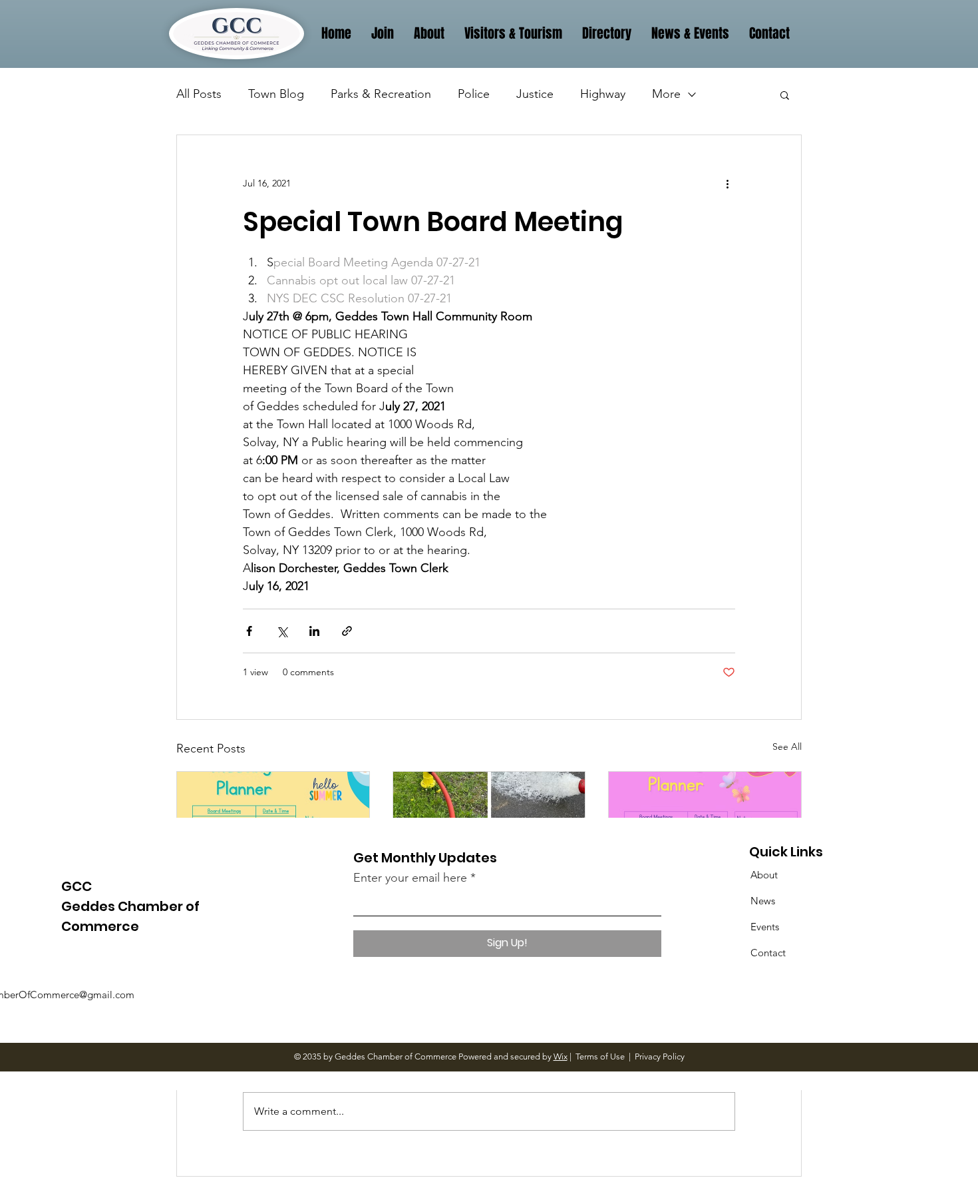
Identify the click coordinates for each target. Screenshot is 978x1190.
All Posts (199, 94)
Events (764, 926)
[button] (784, 94)
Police (474, 94)
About (764, 874)
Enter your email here (410, 878)
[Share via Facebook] (249, 631)
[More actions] (727, 183)
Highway (602, 94)
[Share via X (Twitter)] (281, 631)
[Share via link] (347, 631)
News (762, 900)
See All (787, 746)
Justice (535, 94)
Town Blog (276, 94)
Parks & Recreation (381, 94)
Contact (768, 952)
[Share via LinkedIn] (314, 631)
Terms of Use (600, 1056)
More (666, 94)
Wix (561, 1056)
